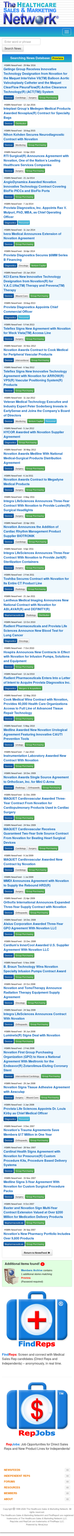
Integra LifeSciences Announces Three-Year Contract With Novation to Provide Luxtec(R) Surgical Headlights (37, 505)
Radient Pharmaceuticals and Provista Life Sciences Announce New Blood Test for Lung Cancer (35, 630)
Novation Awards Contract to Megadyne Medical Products (33, 481)
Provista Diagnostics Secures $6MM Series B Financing (36, 257)
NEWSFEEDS (12, 1470)
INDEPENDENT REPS (17, 1476)
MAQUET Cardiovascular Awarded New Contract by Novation (33, 861)
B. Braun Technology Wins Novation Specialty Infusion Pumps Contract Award (35, 968)
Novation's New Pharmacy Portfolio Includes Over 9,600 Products (37, 1236)
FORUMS (9, 1481)
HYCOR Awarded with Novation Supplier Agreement (34, 434)
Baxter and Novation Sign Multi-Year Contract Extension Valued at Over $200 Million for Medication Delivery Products (33, 1212)
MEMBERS (10, 1493)
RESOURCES (12, 1487)
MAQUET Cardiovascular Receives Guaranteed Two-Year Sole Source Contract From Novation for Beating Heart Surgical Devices (36, 836)
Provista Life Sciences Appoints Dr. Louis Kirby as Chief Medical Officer (35, 1110)
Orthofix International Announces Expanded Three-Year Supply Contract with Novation (37, 904)
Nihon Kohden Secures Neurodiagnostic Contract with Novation (34, 136)
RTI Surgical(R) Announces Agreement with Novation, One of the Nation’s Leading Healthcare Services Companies (36, 160)
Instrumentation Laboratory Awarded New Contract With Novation (35, 757)
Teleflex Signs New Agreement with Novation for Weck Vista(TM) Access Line (37, 330)
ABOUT (8, 1499)
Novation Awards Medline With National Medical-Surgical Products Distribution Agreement (33, 458)
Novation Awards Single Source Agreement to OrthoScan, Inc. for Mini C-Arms (36, 779)
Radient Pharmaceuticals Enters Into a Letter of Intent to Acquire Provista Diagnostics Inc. (37, 680)
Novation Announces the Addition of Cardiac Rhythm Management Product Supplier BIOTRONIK (32, 531)
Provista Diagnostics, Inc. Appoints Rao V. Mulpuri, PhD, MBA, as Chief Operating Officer (35, 212)
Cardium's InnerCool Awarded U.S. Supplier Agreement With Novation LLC (36, 947)
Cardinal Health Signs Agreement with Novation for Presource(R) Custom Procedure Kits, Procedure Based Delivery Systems (35, 1158)
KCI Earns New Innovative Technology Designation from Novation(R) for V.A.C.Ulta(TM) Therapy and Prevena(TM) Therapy (34, 283)
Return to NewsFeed (36, 1252)
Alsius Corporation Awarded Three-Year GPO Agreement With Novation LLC (33, 926)
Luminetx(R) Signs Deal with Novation (32, 1035)
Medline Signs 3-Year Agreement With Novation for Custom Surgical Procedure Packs (34, 1186)
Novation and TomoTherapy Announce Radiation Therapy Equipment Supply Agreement (33, 992)
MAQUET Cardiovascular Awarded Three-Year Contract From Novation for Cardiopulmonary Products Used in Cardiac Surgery (36, 805)
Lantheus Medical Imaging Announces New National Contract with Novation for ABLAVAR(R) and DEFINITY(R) (36, 604)
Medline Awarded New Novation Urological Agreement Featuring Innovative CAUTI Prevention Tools (35, 734)
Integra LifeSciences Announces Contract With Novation (35, 1016)
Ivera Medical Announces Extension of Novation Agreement (32, 236)
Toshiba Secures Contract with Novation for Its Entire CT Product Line (36, 581)
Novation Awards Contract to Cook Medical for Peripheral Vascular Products (36, 352)
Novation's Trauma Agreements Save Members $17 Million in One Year (31, 1132)
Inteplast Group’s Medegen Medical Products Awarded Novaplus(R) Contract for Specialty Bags (37, 113)
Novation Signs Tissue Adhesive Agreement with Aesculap (37, 1089)
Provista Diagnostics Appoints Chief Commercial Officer (31, 309)
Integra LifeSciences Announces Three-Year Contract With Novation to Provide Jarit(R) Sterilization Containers (36, 557)
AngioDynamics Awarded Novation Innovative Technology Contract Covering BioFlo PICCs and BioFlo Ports (35, 186)
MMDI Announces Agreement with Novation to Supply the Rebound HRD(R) (36, 883)
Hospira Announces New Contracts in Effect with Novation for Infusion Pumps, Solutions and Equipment (37, 656)
